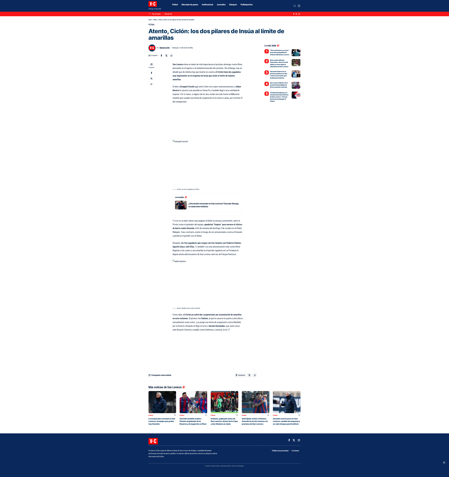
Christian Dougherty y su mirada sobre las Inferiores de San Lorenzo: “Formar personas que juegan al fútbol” (279, 97)
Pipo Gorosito (156, 14)
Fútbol (155, 20)
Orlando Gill (168, 14)
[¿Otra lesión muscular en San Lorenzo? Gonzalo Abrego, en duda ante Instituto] (181, 205)
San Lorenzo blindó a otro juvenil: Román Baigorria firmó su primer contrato (279, 85)
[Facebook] (294, 14)
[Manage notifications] (444, 462)
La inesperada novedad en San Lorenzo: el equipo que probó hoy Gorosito (161, 421)
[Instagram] (299, 14)
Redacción (165, 48)
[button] (295, 6)
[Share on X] (166, 55)
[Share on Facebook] (161, 55)
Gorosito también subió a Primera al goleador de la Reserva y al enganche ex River (193, 421)
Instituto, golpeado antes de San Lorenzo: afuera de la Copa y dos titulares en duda (224, 421)
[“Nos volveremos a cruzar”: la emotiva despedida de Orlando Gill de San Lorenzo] (296, 52)
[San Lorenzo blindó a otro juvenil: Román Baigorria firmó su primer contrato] (296, 85)
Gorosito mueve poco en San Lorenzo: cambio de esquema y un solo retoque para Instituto (286, 421)
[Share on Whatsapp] (171, 55)
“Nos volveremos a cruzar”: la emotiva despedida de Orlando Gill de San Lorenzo (279, 52)
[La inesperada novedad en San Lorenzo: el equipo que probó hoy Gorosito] (162, 402)
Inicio (150, 20)
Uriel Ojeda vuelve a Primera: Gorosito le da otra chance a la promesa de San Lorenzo (255, 421)
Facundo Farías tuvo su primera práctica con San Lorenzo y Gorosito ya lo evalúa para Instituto (278, 75)
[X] (296, 14)
